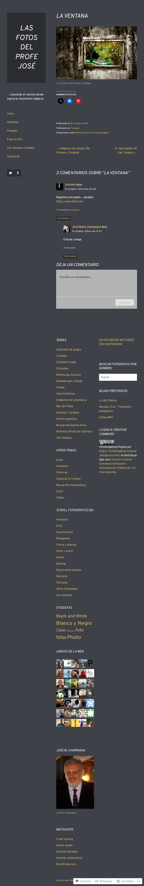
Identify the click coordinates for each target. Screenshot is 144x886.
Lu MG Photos (108, 400)
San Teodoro (64, 438)
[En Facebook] (17, 172)
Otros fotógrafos (67, 589)
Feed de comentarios (69, 858)
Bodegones (63, 538)
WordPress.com (66, 864)
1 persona (74, 210)
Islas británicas (65, 394)
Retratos (12, 122)
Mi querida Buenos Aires (71, 425)
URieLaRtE (106, 417)
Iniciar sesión (64, 845)
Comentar (124, 302)
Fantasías (81, 132)
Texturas (61, 583)
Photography (102, 132)
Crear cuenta (64, 839)
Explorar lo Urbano (68, 479)
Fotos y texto (64, 551)
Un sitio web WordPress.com (71, 880)
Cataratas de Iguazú (68, 350)
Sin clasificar (64, 595)
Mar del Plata (64, 406)
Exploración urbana (68, 570)
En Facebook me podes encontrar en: (116, 342)
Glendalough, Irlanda (69, 381)
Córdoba (61, 356)
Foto (80, 630)
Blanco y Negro (74, 623)
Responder (63, 218)
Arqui (59, 460)
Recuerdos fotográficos (71, 485)
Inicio (10, 114)
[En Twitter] (10, 172)
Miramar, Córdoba (67, 413)
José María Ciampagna (86, 227)
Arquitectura (64, 532)
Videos (60, 498)
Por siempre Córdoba (20, 148)
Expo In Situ (14, 139)
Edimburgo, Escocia (68, 375)
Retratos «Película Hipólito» (74, 431)
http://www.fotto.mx (69, 201)
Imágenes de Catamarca (71, 400)
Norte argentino (66, 419)
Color (59, 491)
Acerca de (13, 156)
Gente (60, 557)
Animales (62, 466)
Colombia (62, 368)
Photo (90, 132)
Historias (62, 472)
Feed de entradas (66, 852)
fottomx (70, 185)
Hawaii (60, 387)
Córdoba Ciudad (66, 362)
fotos (61, 638)
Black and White (71, 616)
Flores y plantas (66, 545)
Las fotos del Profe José (26, 47)
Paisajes (12, 131)
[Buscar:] (119, 377)
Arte (59, 526)
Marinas (61, 564)
